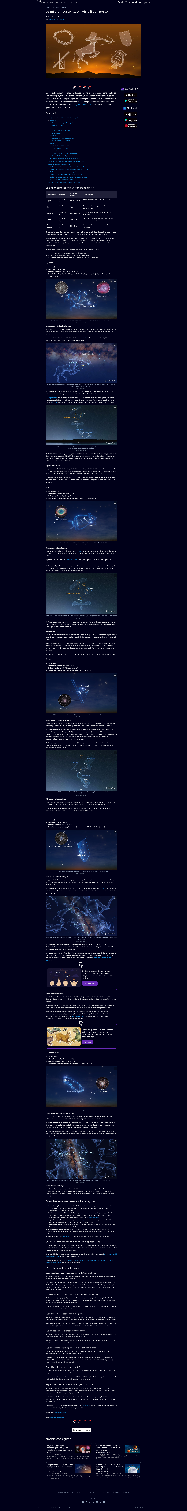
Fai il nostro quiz (77, 1016)
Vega (80, 551)
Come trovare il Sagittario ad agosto (63, 123)
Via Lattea (83, 338)
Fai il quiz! (87, 1042)
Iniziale (48, 7)
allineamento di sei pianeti (96, 1260)
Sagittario (53, 120)
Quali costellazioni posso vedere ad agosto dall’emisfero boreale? (69, 167)
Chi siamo (115, 1492)
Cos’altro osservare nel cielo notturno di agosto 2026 (66, 161)
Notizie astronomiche (59, 7)
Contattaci (125, 1492)
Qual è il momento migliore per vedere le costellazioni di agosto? (69, 177)
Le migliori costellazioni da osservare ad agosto (63, 118)
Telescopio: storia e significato (61, 140)
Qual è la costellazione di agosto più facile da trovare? (66, 174)
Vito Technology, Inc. (94, 78)
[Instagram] (122, 2)
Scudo (52, 143)
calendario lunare (94, 1217)
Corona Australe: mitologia (60, 156)
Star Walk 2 (67, 1236)
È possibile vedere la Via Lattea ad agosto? (62, 179)
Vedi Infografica (89, 983)
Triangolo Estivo (52, 398)
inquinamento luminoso (83, 1220)
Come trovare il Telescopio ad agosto (63, 138)
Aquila (102, 888)
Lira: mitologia (56, 133)
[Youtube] (133, 2)
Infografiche (94, 1492)
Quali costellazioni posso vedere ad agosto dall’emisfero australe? (69, 169)
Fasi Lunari (105, 1492)
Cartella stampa (63, 1507)
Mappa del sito (72, 1507)
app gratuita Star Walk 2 (82, 105)
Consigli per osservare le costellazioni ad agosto (64, 158)
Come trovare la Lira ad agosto (61, 130)
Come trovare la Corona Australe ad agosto (65, 153)
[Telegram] (84, 88)
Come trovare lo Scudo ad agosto (62, 145)
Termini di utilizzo (53, 1507)
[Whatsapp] (89, 88)
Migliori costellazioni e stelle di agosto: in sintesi (64, 182)
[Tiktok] (136, 2)
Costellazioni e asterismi (56, 19)
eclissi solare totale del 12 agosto (75, 1260)
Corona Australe (55, 151)
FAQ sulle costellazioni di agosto (59, 164)
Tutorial (78, 1492)
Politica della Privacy (42, 1507)
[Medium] (129, 2)
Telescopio (53, 135)
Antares (54, 402)
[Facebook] (119, 2)
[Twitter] (126, 2)
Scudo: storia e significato (60, 148)
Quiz (85, 1492)
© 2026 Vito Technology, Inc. (142, 1507)
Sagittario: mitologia (58, 125)
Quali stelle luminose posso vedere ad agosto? (63, 172)
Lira (51, 128)
